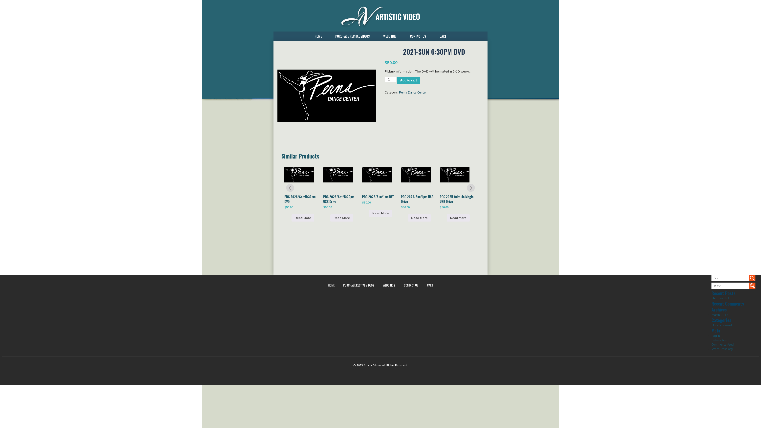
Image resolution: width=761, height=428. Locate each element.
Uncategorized (721, 325)
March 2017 (719, 315)
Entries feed (719, 340)
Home (318, 36)
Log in (715, 336)
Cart (443, 36)
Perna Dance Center (413, 92)
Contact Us (418, 36)
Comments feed (722, 344)
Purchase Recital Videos (352, 36)
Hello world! (720, 298)
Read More (303, 218)
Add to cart (408, 80)
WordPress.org (722, 349)
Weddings (390, 36)
